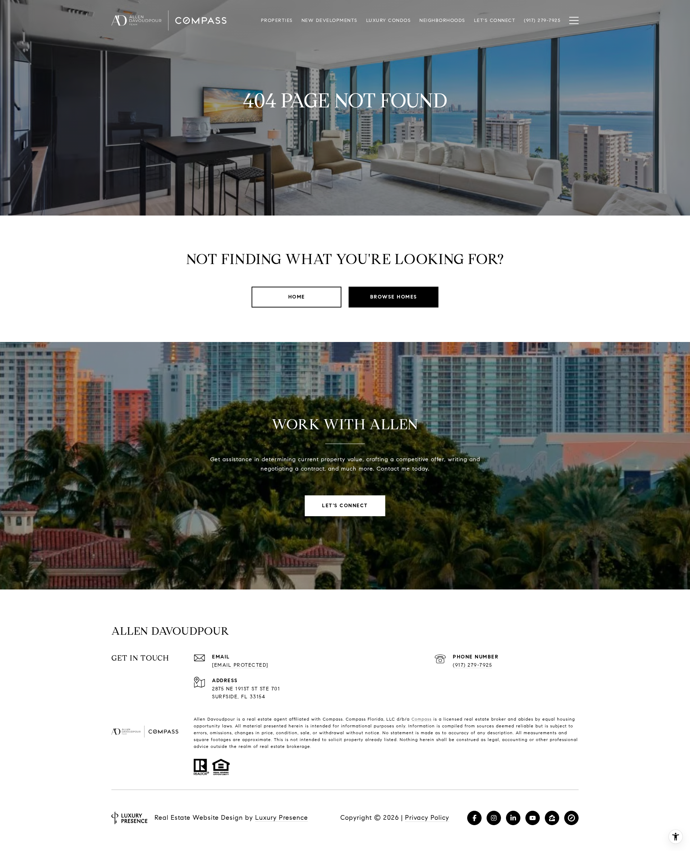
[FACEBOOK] (474, 818)
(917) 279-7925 (472, 665)
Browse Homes (393, 297)
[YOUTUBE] (532, 818)
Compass (421, 719)
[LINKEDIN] (513, 818)
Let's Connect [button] (345, 506)
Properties (277, 20)
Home (296, 297)
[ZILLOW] (552, 818)
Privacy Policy (427, 818)
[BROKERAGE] (571, 818)
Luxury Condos (388, 20)
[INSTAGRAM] (494, 818)
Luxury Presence (281, 818)
